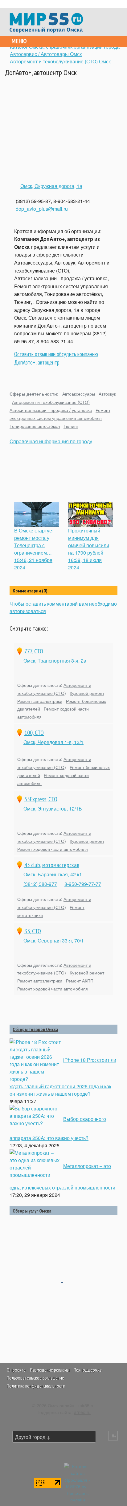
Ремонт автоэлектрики (39, 701)
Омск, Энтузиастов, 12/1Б (52, 808)
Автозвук (107, 393)
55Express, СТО (40, 799)
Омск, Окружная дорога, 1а (51, 185)
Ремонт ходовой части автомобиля (52, 849)
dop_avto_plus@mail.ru (42, 208)
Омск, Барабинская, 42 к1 (52, 874)
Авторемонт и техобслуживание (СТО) (51, 402)
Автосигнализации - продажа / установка (51, 410)
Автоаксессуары (78, 393)
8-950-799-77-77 (82, 883)
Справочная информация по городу (51, 441)
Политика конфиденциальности (36, 1386)
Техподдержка (88, 1370)
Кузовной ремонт (87, 693)
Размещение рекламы (50, 1370)
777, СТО (33, 651)
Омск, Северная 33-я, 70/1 (53, 940)
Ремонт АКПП (79, 980)
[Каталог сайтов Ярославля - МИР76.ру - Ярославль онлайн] (78, 1482)
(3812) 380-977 (40, 883)
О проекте (16, 1370)
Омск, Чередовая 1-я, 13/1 (53, 742)
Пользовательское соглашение (35, 1378)
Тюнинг (70, 426)
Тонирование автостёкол (35, 426)
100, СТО (34, 733)
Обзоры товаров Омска (35, 1029)
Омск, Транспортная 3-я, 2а (54, 660)
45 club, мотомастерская (51, 865)
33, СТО (32, 931)
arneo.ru (82, 1412)
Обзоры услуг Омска (32, 1211)
